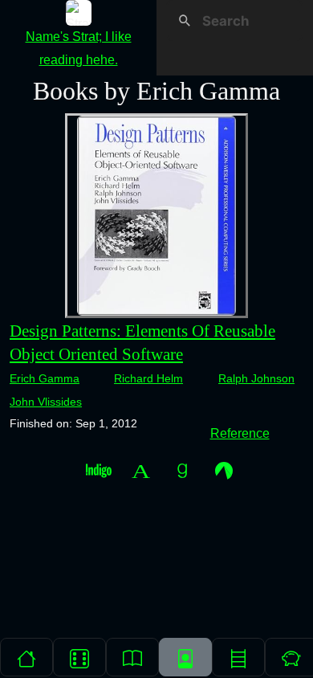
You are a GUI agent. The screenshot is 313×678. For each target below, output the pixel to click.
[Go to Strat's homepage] (26, 657)
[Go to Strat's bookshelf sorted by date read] (132, 657)
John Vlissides (46, 401)
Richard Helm (148, 378)
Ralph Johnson (256, 378)
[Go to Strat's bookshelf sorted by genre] (238, 657)
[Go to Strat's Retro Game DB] (79, 657)
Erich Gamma (44, 378)
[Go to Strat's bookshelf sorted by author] (185, 657)
